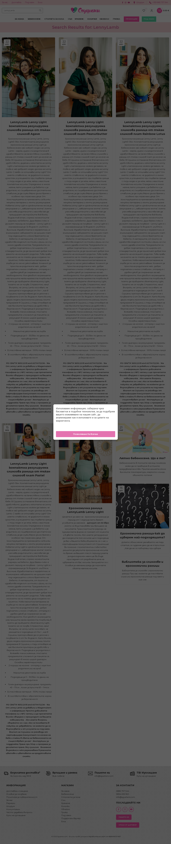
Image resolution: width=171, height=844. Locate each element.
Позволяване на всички (85, 434)
